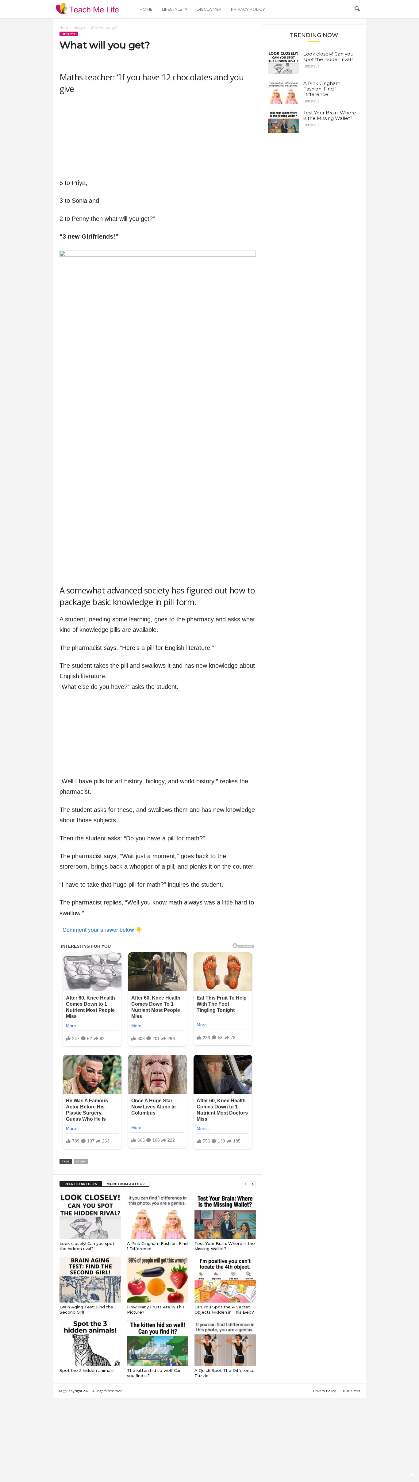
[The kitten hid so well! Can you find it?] (157, 1343)
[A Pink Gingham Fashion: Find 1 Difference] (157, 1216)
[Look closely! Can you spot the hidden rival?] (90, 1216)
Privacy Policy (248, 9)
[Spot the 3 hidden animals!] (90, 1343)
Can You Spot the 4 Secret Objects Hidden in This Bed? (224, 1309)
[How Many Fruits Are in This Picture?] (157, 1280)
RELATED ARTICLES (80, 1183)
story (81, 1161)
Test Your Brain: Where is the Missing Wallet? (224, 1246)
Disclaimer (209, 9)
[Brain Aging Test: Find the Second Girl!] (90, 1280)
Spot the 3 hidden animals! (87, 1370)
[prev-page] (245, 1184)
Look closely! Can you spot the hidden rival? (87, 1246)
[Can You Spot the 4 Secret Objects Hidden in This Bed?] (225, 1280)
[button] (357, 9)
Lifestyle (172, 9)
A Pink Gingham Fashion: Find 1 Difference (321, 88)
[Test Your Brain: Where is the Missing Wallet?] (225, 1216)
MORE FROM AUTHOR (125, 1183)
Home (146, 9)
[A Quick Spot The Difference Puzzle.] (225, 1343)
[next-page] (253, 1184)
